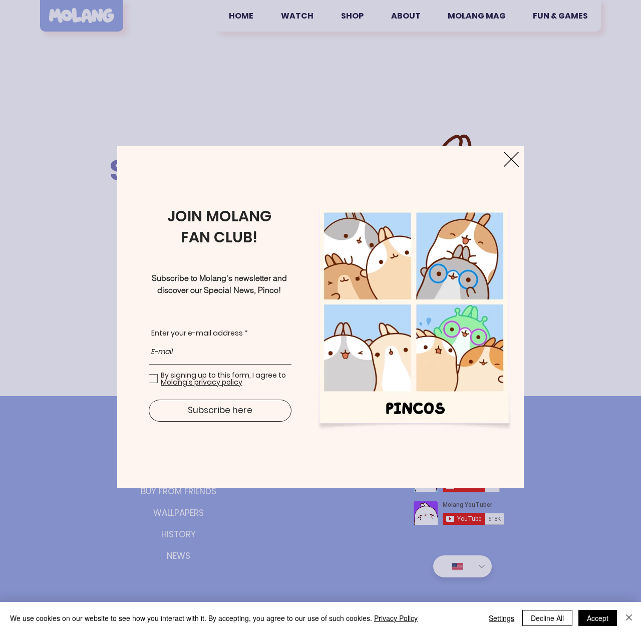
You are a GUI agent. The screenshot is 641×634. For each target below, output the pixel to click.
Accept (597, 618)
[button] (511, 159)
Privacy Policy (396, 618)
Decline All (547, 618)
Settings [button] (501, 618)
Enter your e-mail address (197, 333)
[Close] (629, 618)
